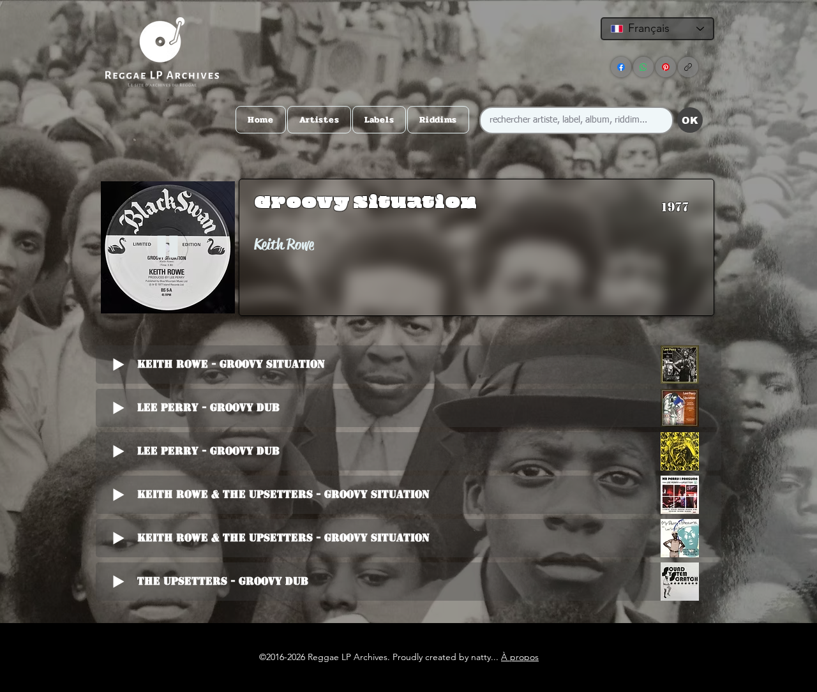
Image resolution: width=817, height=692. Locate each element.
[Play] (167, 247)
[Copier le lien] (688, 67)
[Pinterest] (666, 67)
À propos (520, 657)
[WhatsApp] (643, 67)
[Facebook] (621, 67)
